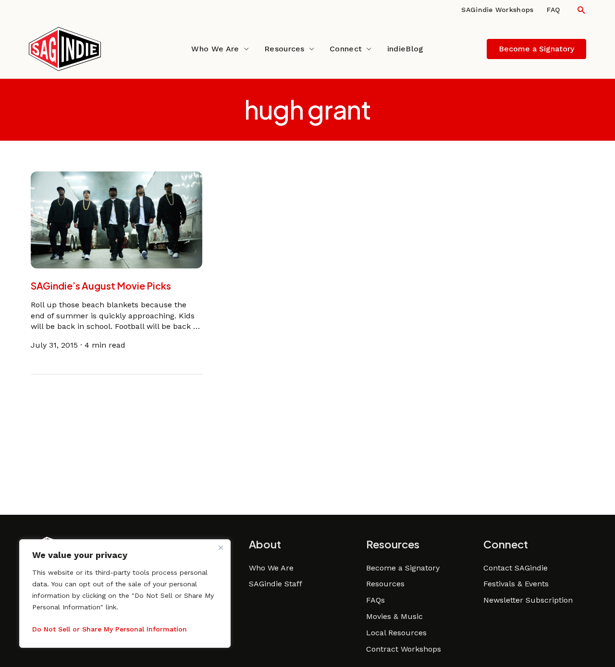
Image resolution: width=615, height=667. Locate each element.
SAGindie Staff (275, 583)
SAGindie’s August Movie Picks (101, 285)
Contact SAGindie (515, 567)
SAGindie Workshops (497, 9)
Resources (284, 48)
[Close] (220, 547)
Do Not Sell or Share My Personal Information (109, 629)
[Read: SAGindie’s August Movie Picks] (117, 219)
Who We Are (215, 48)
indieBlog (405, 48)
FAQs (375, 600)
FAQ (553, 9)
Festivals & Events (516, 583)
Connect (346, 48)
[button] (581, 10)
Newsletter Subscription (528, 600)
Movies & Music (394, 616)
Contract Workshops (403, 649)
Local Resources (396, 632)
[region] (125, 593)
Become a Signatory (403, 567)
